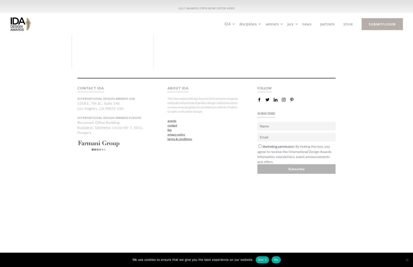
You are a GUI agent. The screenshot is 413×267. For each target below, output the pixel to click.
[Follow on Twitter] (269, 100)
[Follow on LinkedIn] (277, 100)
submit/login (382, 24)
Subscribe (296, 169)
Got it (262, 260)
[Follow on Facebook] (261, 100)
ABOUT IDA (178, 88)
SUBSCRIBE (266, 113)
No (276, 260)
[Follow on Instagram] (285, 100)
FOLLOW (264, 88)
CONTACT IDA (90, 88)
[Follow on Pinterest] (294, 100)
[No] (407, 259)
